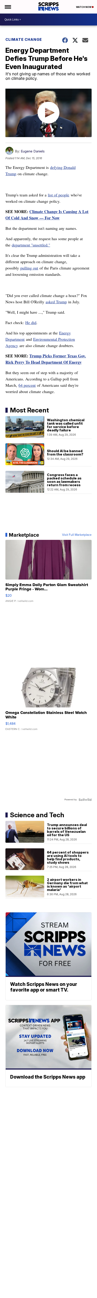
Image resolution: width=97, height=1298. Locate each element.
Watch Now (84, 7)
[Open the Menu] (7, 6)
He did (30, 322)
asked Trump (56, 301)
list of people (58, 195)
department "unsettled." (31, 245)
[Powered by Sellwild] (85, 799)
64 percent (27, 385)
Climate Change (23, 39)
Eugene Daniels (33, 151)
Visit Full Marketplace (77, 534)
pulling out (29, 268)
